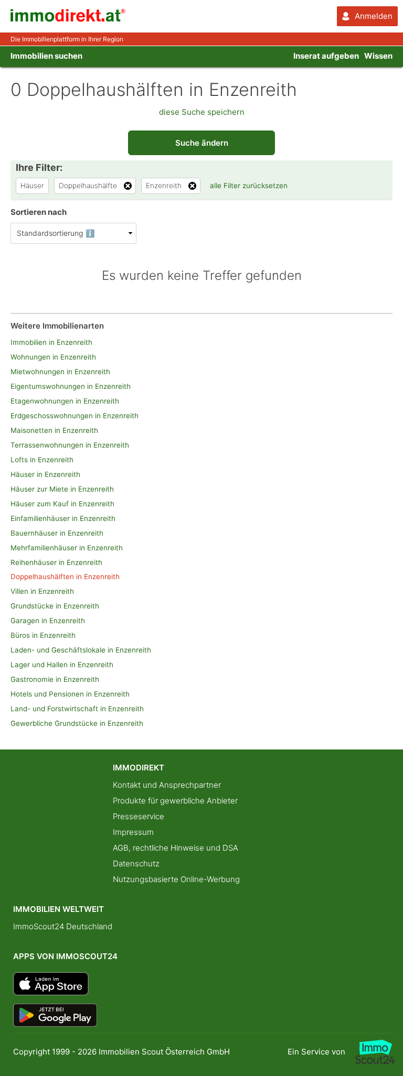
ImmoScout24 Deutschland (62, 926)
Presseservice (138, 816)
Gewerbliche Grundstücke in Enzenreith (76, 723)
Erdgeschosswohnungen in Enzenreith (74, 415)
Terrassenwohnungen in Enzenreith (69, 445)
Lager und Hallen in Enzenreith (61, 664)
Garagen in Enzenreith (47, 620)
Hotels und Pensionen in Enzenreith (70, 694)
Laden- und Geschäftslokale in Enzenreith (80, 650)
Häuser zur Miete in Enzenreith (62, 489)
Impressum (133, 832)
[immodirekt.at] (68, 19)
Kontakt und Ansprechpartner (167, 785)
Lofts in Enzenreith (41, 459)
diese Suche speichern (202, 112)
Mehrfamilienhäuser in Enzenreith (66, 548)
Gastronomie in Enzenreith (54, 679)
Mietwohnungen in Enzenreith (60, 371)
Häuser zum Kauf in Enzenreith (62, 503)
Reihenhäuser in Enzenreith (56, 562)
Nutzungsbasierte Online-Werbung (176, 879)
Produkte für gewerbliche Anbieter (175, 801)
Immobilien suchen (46, 56)
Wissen (378, 56)
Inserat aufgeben (326, 56)
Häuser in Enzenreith (45, 474)
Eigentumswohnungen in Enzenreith (70, 386)
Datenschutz (136, 863)
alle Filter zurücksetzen (249, 185)
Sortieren (38, 212)
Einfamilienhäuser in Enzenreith (62, 518)
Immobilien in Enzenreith (51, 342)
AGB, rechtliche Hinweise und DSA (175, 848)
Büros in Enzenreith (43, 635)
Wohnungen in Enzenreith (53, 357)
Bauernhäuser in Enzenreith (56, 533)
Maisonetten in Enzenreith (54, 430)
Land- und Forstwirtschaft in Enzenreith (77, 708)
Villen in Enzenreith (42, 591)
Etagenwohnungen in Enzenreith (64, 401)
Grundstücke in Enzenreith (54, 606)
